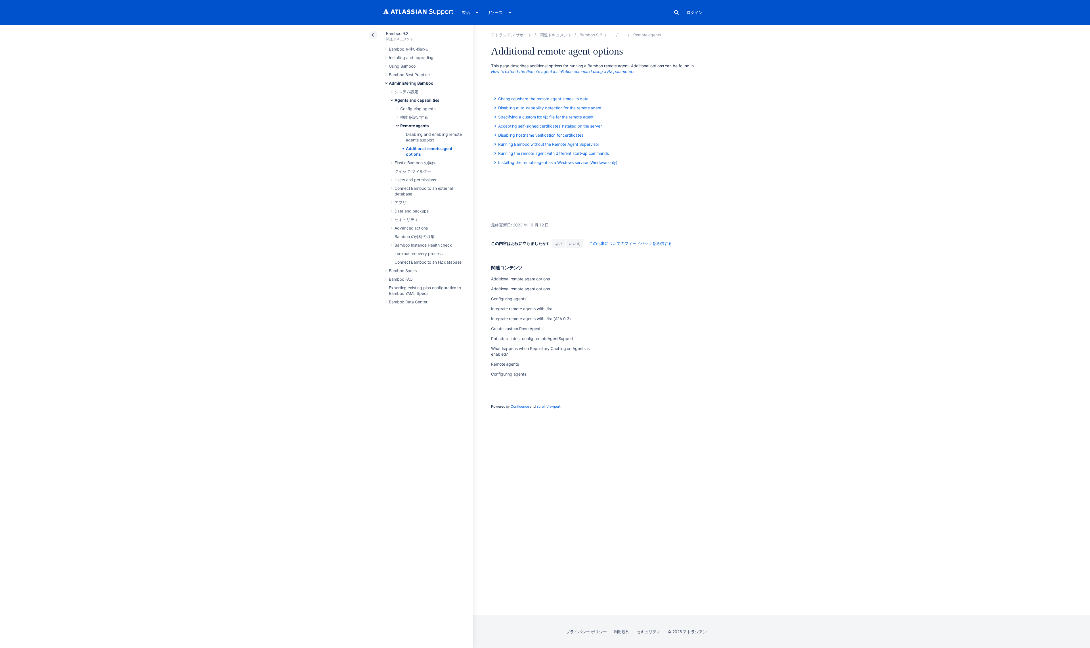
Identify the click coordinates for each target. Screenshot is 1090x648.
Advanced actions (411, 228)
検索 (676, 12)
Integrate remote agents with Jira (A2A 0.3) (531, 318)
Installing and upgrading (411, 57)
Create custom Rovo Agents (516, 328)
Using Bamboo (402, 66)
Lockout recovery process (419, 253)
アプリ (400, 202)
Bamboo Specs (403, 270)
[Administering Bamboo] (612, 34)
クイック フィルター (413, 171)
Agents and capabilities (417, 100)
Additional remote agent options (520, 278)
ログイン (695, 12)
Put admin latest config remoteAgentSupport (532, 338)
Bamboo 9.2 (397, 33)
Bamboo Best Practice (409, 74)
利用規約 (622, 631)
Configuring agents (417, 108)
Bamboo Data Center (408, 301)
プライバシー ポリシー (586, 631)
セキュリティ (406, 219)
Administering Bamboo (411, 83)
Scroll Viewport (548, 406)
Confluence (520, 406)
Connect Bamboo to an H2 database (428, 262)
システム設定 (406, 91)
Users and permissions (415, 179)
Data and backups (412, 211)
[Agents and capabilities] (623, 34)
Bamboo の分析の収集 (415, 236)
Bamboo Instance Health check (423, 245)
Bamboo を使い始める (409, 49)
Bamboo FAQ (401, 279)
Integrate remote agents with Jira (521, 308)
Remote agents (414, 125)
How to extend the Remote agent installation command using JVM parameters (562, 71)
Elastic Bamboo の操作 (415, 162)
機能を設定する (414, 117)
